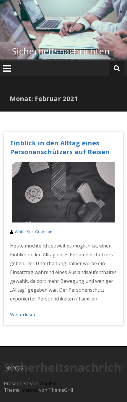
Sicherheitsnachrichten (61, 51)
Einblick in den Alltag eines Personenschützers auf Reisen (60, 147)
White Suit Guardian (33, 232)
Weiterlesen (23, 314)
